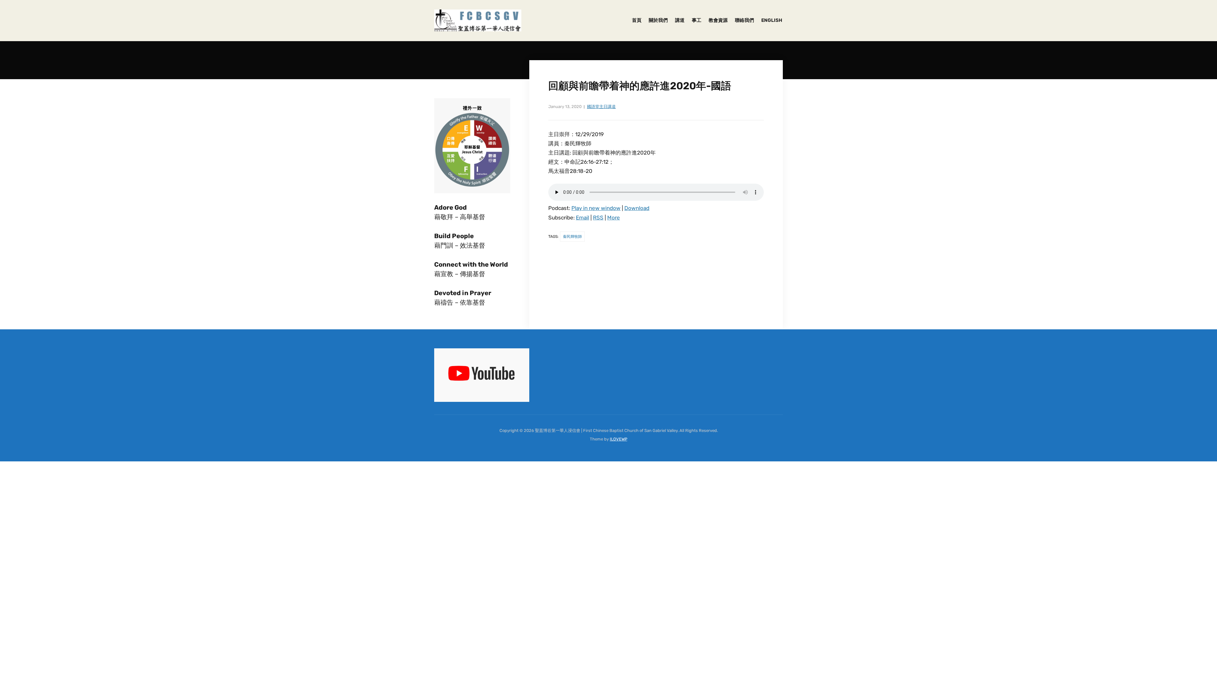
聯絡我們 (744, 20)
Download (636, 208)
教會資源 (718, 20)
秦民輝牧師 (572, 236)
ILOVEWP (618, 439)
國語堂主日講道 (601, 106)
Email (582, 217)
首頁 (636, 20)
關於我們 (658, 20)
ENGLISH (771, 20)
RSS (598, 217)
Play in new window (596, 208)
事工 (696, 20)
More (613, 217)
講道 (680, 20)
